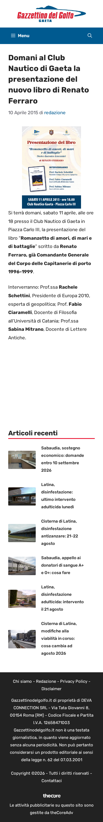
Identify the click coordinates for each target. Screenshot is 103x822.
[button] (90, 36)
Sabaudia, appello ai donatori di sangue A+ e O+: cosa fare (62, 565)
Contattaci (51, 780)
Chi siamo (22, 681)
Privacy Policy (73, 681)
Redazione (46, 681)
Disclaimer (51, 688)
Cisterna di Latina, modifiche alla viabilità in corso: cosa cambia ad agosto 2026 (59, 638)
